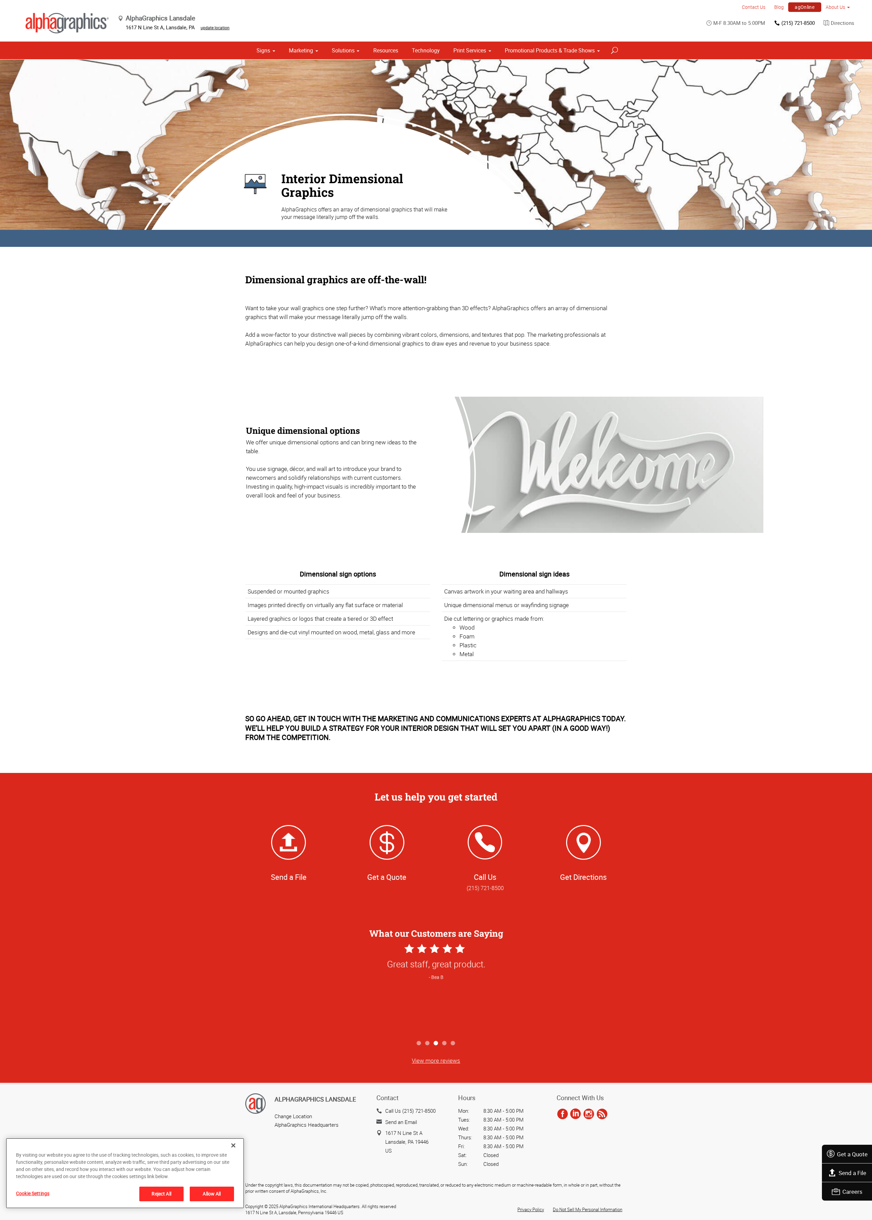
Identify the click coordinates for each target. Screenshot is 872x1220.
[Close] (233, 1145)
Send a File (852, 1173)
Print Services (469, 50)
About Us (835, 7)
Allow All (212, 1193)
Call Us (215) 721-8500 (410, 1110)
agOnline (804, 7)
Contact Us (753, 7)
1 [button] (419, 1043)
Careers (852, 1191)
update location (215, 27)
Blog (779, 7)
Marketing (301, 50)
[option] (436, 989)
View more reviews (436, 1060)
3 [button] (436, 1043)
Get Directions (583, 877)
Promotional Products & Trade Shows (550, 50)
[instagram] (589, 1114)
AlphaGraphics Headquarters (307, 1124)
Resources (385, 50)
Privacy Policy (530, 1209)
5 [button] (453, 1043)
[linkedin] (575, 1114)
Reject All (161, 1193)
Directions (842, 22)
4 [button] (444, 1043)
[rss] (602, 1114)
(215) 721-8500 (798, 22)
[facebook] (563, 1114)
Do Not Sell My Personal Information (587, 1209)
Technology (426, 50)
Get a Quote (852, 1154)
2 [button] (427, 1043)
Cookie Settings (32, 1193)
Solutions (343, 50)
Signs (263, 50)
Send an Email (401, 1122)
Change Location (293, 1116)
